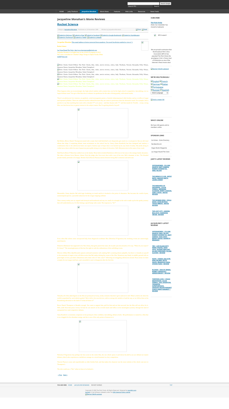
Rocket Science (67, 24)
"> (132, 42)
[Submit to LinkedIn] (94, 37)
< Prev (60, 375)
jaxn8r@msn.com (62, 57)
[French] (164, 81)
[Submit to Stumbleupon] (131, 35)
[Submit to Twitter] (80, 37)
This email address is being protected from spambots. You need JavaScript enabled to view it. (101, 42)
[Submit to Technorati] (65, 37)
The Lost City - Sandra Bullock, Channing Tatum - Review (161, 213)
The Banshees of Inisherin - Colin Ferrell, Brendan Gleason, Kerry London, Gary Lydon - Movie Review (162, 190)
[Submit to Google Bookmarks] (111, 35)
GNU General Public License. (121, 392)
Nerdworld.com (156, 144)
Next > (65, 375)
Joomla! (87, 392)
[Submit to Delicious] (64, 35)
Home (70, 385)
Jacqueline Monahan (70, 29)
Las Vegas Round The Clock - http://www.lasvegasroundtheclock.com (77, 50)
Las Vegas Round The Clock (160, 152)
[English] (155, 81)
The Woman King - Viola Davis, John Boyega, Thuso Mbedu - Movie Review (161, 202)
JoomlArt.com (132, 390)
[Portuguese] (157, 87)
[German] (155, 84)
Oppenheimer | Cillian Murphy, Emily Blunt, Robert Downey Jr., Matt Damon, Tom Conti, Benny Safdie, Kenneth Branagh (162, 236)
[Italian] (164, 84)
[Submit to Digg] (78, 35)
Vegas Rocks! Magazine (159, 148)
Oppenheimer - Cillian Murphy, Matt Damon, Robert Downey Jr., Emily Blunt (161, 168)
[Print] (138, 29)
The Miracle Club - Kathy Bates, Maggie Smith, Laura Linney (162, 178)
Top (171, 385)
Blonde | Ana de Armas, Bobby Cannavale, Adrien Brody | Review (161, 271)
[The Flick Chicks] (68, 4)
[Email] (145, 29)
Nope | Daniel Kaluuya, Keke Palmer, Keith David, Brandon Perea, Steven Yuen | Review (161, 261)
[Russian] (155, 90)
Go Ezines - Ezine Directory (160, 140)
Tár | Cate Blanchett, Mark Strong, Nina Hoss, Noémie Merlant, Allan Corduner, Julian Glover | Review (161, 249)
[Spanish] (164, 90)
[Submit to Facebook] (92, 35)
